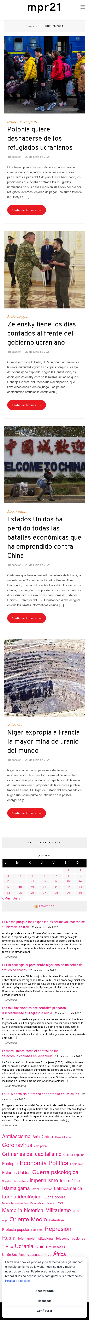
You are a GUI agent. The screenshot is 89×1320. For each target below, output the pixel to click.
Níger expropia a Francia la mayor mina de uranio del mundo (43, 742)
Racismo (37, 1230)
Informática (70, 1180)
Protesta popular (15, 1229)
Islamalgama (16, 1187)
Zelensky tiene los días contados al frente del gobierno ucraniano (41, 334)
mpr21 (44, 8)
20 (44, 887)
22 (68, 887)
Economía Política (44, 1162)
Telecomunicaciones (70, 1238)
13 (44, 881)
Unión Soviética (13, 1254)
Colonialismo (63, 1137)
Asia (36, 1136)
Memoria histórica (22, 1210)
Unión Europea (21, 122)
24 (8, 893)
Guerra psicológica (55, 1171)
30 (80, 893)
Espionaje (76, 1164)
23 (80, 887)
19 (32, 887)
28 (56, 893)
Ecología (10, 1163)
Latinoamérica (68, 1188)
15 (68, 881)
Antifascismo (16, 1136)
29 (68, 893)
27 (44, 893)
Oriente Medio (28, 1219)
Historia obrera (20, 1181)
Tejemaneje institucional (35, 1238)
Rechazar (44, 1300)
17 (8, 887)
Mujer (5, 1220)
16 (80, 881)
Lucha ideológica (22, 1196)
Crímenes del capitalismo (31, 1153)
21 (56, 887)
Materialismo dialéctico (15, 1203)
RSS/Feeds (46, 906)
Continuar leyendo (26, 210)
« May (6, 899)
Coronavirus (17, 1145)
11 (20, 881)
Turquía (7, 1246)
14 (56, 881)
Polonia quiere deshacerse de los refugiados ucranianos (40, 139)
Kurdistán (46, 1189)
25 (20, 893)
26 (32, 893)
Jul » (16, 899)
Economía (16, 512)
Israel (35, 1189)
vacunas (35, 1254)
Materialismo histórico (43, 1203)
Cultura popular (73, 1154)
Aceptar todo (44, 1291)
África (14, 725)
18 (20, 887)
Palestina (56, 1219)
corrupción (40, 1146)
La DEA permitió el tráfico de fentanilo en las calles (40, 1094)
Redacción (15, 156)
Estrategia (17, 317)
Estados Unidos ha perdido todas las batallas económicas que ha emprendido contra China (44, 538)
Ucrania (24, 1246)
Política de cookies (17, 1280)
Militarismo (58, 1210)
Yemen (47, 1255)
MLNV (76, 1211)
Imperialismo (44, 1180)
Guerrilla (6, 1181)
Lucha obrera (54, 1196)
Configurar (44, 1310)
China (47, 1136)
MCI (60, 1203)
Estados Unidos (16, 1172)
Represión (57, 1228)
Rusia (9, 1237)
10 (8, 881)
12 (32, 881)
